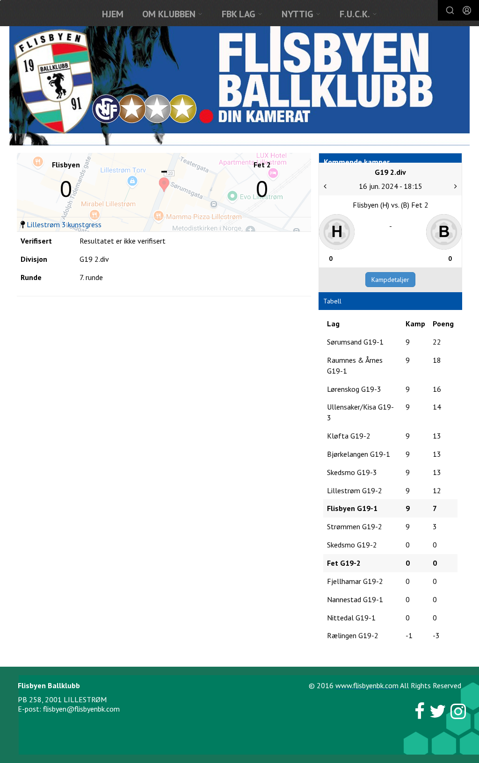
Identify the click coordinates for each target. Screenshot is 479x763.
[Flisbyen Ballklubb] (239, 85)
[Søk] (450, 10)
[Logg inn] (466, 10)
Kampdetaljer (390, 279)
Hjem (112, 14)
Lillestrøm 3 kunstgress (64, 224)
